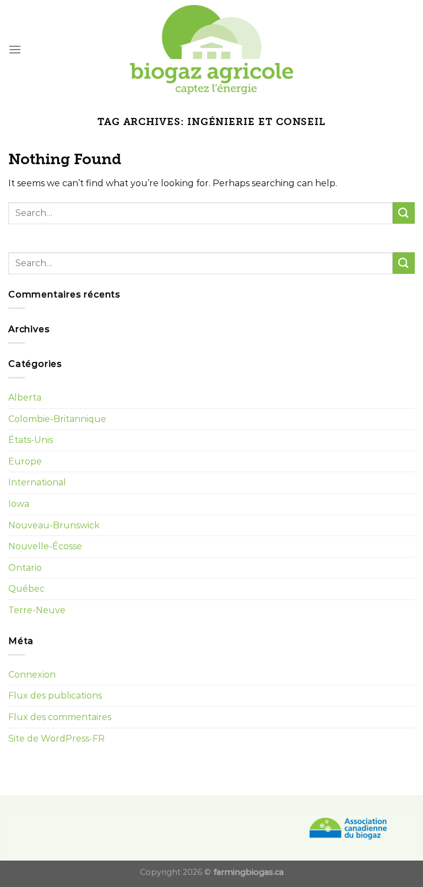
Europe (25, 461)
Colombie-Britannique (57, 419)
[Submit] (404, 213)
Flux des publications (55, 695)
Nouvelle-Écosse (45, 546)
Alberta (24, 397)
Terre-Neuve (37, 610)
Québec (26, 588)
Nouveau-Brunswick (54, 525)
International (37, 482)
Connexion (32, 674)
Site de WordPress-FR (56, 738)
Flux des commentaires (59, 717)
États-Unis (30, 440)
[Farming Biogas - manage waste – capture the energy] (212, 50)
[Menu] (14, 49)
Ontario (25, 568)
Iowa (18, 504)
